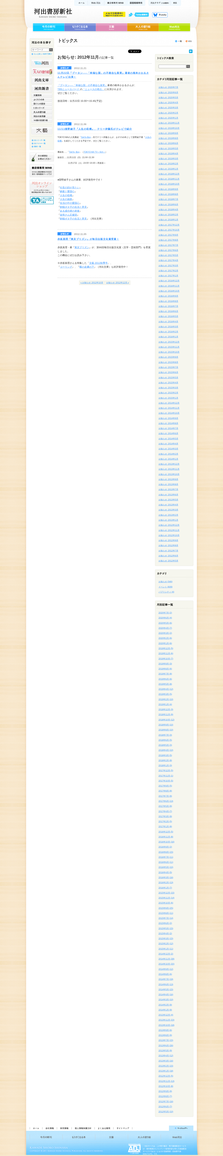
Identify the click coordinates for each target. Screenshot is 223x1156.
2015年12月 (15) (166, 893)
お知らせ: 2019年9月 (168, 133)
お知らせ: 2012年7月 (168, 550)
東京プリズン (82, 247)
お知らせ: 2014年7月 (168, 428)
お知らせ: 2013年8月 (168, 484)
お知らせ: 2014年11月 (169, 408)
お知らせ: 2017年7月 (168, 245)
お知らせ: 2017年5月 (168, 255)
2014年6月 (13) (166, 984)
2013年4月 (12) (166, 1055)
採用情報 (64, 1128)
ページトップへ (164, 1128)
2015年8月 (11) (166, 913)
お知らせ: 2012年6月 (168, 556)
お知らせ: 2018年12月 (169, 174)
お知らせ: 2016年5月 (168, 316)
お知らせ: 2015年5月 (168, 377)
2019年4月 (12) (166, 689)
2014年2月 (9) (165, 1005)
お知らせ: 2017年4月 (168, 260)
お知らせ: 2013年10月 (169, 474)
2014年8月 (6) (165, 974)
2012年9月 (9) (165, 1091)
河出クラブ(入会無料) (159, 3)
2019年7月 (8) (165, 674)
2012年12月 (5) (166, 1076)
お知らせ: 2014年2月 (168, 454)
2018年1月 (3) (165, 765)
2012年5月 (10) (166, 1111)
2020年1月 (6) (165, 643)
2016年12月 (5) (166, 832)
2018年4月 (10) (166, 750)
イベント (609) (165, 587)
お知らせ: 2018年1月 (168, 219)
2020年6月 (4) (165, 618)
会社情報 (49, 1128)
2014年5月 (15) (166, 989)
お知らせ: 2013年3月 (168, 510)
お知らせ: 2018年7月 (168, 199)
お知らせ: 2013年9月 (168, 479)
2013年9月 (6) (165, 1030)
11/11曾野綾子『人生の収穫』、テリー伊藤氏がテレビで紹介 (94, 128)
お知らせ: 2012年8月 (168, 545)
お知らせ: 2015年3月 (168, 387)
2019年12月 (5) (166, 648)
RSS (175, 3)
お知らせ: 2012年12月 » (117, 282)
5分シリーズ (41, 108)
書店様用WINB (115, 3)
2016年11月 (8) (166, 837)
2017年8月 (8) (165, 791)
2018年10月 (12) (166, 720)
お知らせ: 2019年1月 (168, 169)
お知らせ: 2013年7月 (168, 489)
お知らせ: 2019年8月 (168, 138)
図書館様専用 (136, 3)
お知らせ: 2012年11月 (169, 530)
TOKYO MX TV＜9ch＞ (94, 152)
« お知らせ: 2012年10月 (91, 282)
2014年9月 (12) (166, 969)
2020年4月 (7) (165, 628)
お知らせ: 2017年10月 (169, 230)
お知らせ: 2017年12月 (169, 225)
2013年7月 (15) (166, 1040)
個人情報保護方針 (82, 1128)
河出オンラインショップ (42, 188)
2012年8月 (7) (165, 1096)
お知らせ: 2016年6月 (168, 311)
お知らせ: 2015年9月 (168, 357)
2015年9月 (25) (166, 908)
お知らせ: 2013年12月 (169, 464)
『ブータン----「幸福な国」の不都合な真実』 (82, 85)
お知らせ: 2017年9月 (168, 235)
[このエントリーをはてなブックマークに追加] (191, 52)
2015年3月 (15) (166, 938)
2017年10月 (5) (166, 781)
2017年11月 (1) (166, 776)
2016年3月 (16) (166, 877)
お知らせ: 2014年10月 (169, 413)
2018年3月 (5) (165, 755)
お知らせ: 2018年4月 (168, 209)
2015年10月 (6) (166, 903)
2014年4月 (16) (166, 994)
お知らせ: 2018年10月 (169, 184)
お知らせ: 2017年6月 (168, 250)
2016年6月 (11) (166, 862)
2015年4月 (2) (165, 933)
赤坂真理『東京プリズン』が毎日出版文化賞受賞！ (88, 239)
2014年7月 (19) (166, 979)
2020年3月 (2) (165, 633)
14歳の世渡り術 (41, 120)
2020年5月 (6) (165, 623)
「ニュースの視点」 (93, 89)
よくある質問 (103, 1128)
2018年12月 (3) (166, 709)
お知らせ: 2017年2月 (168, 270)
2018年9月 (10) (166, 725)
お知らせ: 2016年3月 (168, 326)
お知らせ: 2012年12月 (169, 525)
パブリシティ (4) (166, 592)
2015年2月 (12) (166, 943)
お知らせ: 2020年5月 (168, 97)
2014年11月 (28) (166, 959)
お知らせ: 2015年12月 (169, 342)
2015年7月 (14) (166, 918)
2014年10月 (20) (166, 964)
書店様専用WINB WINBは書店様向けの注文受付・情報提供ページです (42, 170)
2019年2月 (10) (166, 699)
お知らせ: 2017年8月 (168, 240)
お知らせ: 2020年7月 (168, 87)
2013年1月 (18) (166, 1071)
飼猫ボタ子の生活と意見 (73, 207)
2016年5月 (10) (166, 867)
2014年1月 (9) (165, 1010)
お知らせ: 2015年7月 (168, 367)
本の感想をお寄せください (42, 157)
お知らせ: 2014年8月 (168, 423)
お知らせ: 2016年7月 (168, 306)
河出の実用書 (41, 116)
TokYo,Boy (86, 137)
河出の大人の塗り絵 (41, 71)
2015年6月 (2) (165, 923)
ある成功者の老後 (69, 210)
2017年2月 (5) (165, 821)
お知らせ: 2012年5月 (168, 561)
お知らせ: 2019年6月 (168, 143)
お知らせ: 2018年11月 (169, 179)
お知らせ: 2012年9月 (168, 540)
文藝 (111, 27)
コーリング (66, 266)
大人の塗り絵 (143, 27)
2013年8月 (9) (165, 1035)
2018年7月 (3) (165, 735)
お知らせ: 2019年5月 (168, 148)
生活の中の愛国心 (69, 203)
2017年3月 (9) (165, 816)
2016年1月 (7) (165, 888)
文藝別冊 (41, 95)
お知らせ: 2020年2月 (168, 113)
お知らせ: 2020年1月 (168, 118)
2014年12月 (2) (166, 954)
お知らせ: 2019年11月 (169, 123)
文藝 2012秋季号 (98, 263)
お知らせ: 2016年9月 (168, 296)
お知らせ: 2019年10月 (169, 128)
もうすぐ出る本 (80, 27)
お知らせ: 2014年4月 (168, 444)
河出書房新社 (52, 13)
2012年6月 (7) (165, 1106)
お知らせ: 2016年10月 (169, 291)
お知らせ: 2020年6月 (168, 92)
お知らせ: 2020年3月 (168, 107)
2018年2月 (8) (165, 760)
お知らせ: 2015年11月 (169, 347)
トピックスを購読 (188, 41)
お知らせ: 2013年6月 (168, 494)
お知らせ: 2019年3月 (168, 158)
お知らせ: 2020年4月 (168, 102)
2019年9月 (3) (165, 664)
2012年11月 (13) (166, 1081)
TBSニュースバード (68, 89)
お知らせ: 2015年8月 (168, 362)
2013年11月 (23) (166, 1020)
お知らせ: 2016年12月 (169, 281)
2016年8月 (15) (166, 852)
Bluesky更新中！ (159, 15)
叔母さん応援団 (68, 214)
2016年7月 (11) (166, 857)
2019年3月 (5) (165, 694)
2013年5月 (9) (165, 1050)
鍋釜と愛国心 (67, 191)
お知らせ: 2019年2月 (168, 163)
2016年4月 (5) (165, 872)
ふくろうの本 (41, 99)
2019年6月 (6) (165, 679)
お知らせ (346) (165, 581)
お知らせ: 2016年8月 (168, 301)
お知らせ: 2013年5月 (168, 500)
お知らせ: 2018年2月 (168, 214)
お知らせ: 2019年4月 (168, 153)
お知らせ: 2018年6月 (168, 204)
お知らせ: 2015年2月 (168, 393)
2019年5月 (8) (165, 684)
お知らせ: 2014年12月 (169, 403)
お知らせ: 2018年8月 (168, 194)
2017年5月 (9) (165, 806)
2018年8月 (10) (166, 730)
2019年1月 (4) (165, 704)
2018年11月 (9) (166, 714)
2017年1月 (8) (165, 826)
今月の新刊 (48, 27)
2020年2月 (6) (165, 638)
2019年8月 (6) (165, 669)
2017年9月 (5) (165, 786)
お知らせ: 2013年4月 (168, 505)
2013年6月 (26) (166, 1045)
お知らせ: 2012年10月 (169, 535)
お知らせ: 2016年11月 (169, 286)
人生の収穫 (66, 195)
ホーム (81, 3)
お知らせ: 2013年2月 (168, 515)
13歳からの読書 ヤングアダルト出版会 (42, 200)
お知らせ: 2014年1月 (168, 459)
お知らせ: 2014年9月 (168, 418)
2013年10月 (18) (166, 1025)
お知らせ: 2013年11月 (169, 469)
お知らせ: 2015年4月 (168, 382)
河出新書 (41, 88)
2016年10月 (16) (166, 842)
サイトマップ (122, 1128)
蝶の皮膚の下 (86, 266)
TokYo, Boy (74, 152)
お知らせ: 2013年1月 (168, 520)
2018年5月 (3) (165, 745)
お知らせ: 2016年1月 (168, 337)
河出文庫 (41, 80)
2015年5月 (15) (166, 928)
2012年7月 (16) (166, 1101)
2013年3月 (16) (166, 1061)
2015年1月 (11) (166, 949)
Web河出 (96, 3)
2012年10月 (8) (166, 1086)
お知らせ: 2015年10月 (169, 352)
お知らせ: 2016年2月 (168, 331)
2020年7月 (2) (165, 613)
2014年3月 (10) (166, 999)
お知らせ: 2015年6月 (168, 372)
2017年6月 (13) (166, 801)
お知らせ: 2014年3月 (168, 449)
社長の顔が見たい (69, 187)
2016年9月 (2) (165, 847)
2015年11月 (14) (166, 898)
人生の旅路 (66, 199)
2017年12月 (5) (166, 770)
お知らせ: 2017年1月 (168, 275)
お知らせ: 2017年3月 (168, 265)
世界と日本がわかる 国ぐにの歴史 (41, 104)
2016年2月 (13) (166, 882)
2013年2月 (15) (166, 1066)
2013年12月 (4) (166, 1015)
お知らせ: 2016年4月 (168, 321)
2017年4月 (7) (165, 811)
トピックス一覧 (178, 41)
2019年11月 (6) (166, 653)
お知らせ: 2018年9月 (168, 189)
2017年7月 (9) (165, 796)
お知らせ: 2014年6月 (168, 433)
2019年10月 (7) (166, 658)
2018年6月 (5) (165, 740)
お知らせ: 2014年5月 (168, 438)
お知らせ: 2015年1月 (168, 398)
